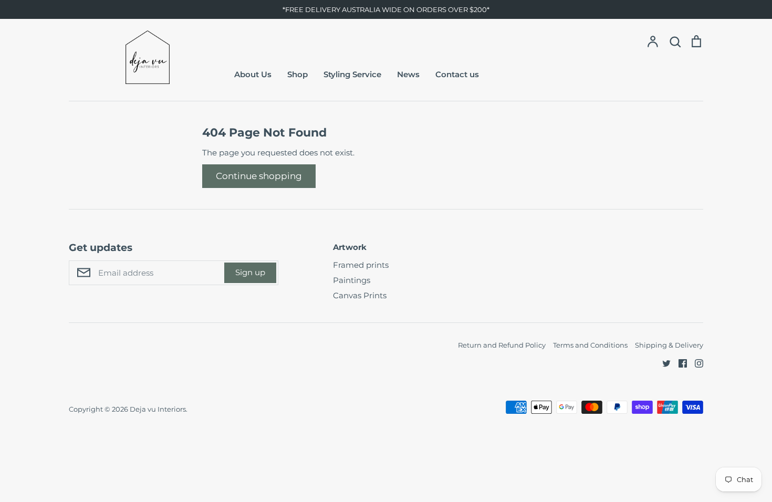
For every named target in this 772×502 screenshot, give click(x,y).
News (408, 74)
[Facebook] (679, 363)
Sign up (250, 272)
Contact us (457, 74)
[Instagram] (695, 363)
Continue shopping (259, 176)
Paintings (351, 280)
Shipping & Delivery (669, 345)
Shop (297, 74)
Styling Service (352, 74)
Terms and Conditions (590, 345)
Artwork (350, 247)
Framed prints (361, 265)
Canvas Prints (360, 295)
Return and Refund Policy (502, 345)
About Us (253, 74)
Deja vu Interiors (158, 409)
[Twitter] (662, 363)
